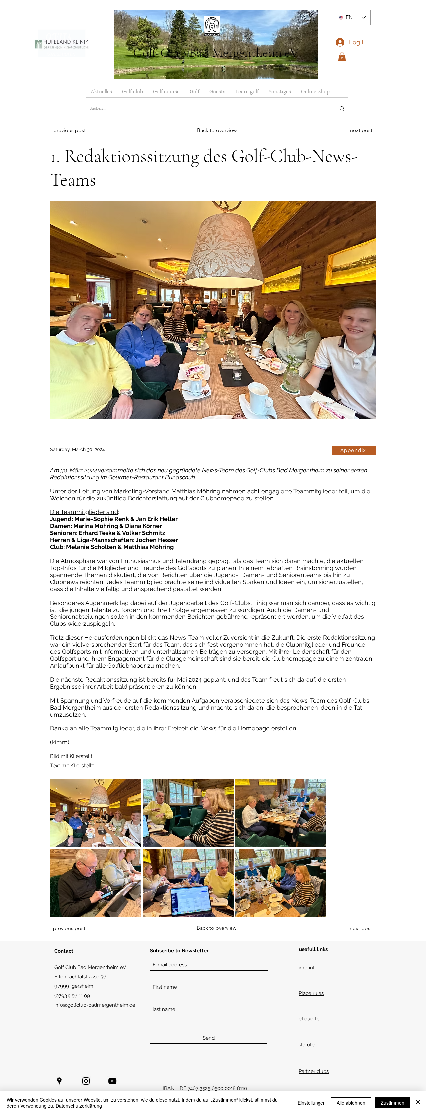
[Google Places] (59, 1081)
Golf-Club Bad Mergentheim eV (216, 52)
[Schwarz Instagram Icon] (86, 1081)
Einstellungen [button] (312, 1102)
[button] (342, 56)
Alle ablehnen (351, 1102)
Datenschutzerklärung (79, 1105)
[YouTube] (112, 1081)
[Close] (418, 1103)
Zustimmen (392, 1102)
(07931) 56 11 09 (72, 996)
